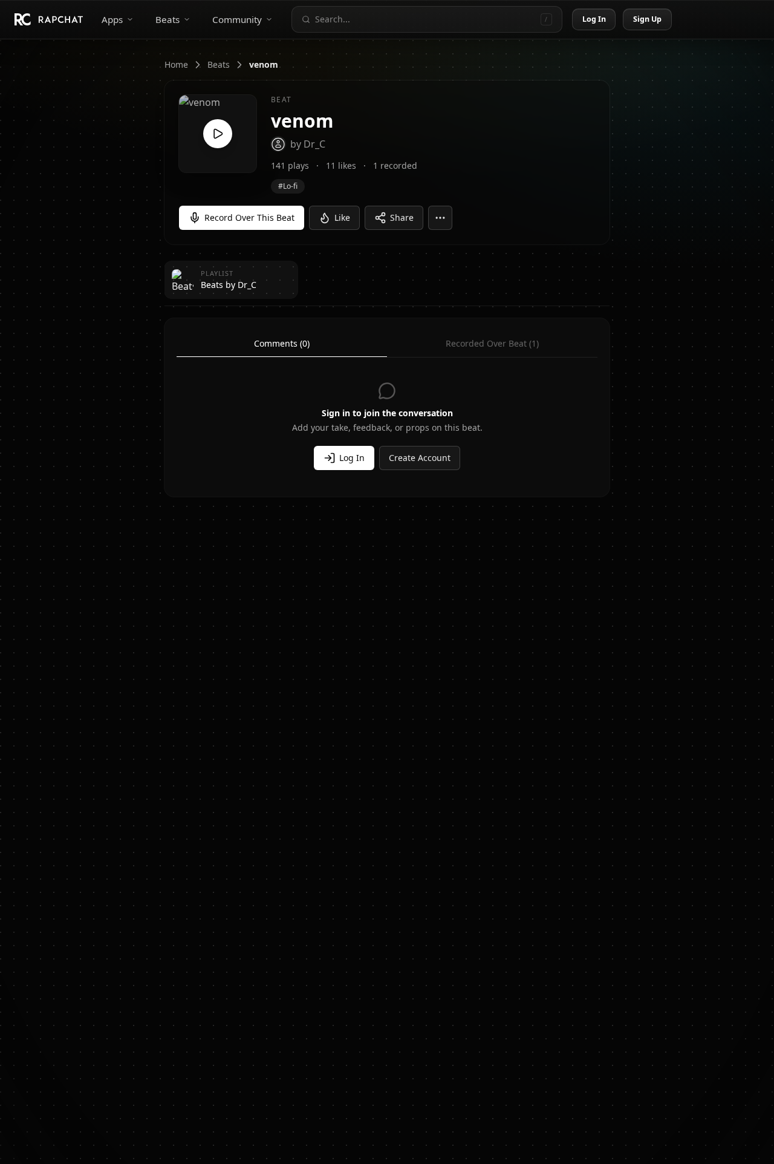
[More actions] (440, 218)
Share (402, 217)
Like (342, 217)
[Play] (217, 133)
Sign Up (647, 19)
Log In (594, 19)
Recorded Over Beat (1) (492, 343)
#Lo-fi (288, 186)
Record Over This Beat (249, 217)
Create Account (419, 457)
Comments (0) (282, 343)
